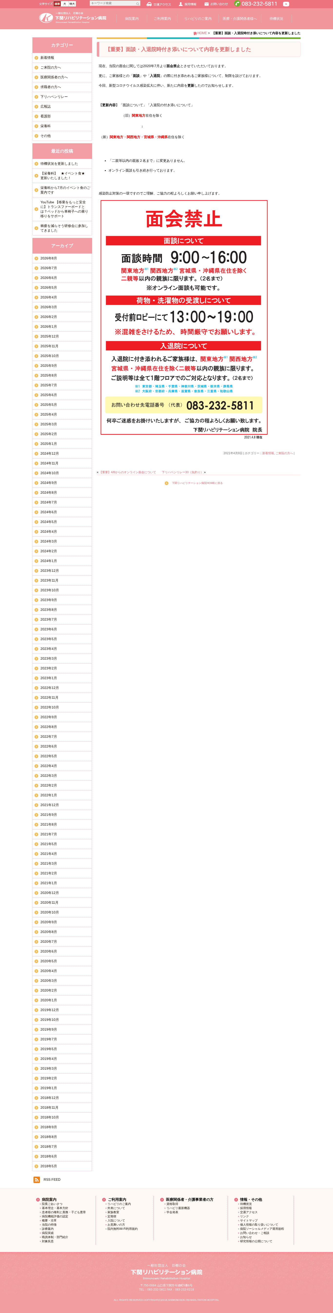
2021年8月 (48, 824)
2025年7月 (48, 385)
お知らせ (246, 1237)
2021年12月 (49, 805)
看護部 (45, 116)
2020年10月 (49, 912)
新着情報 (268, 453)
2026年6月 (48, 278)
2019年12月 (49, 1010)
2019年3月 (48, 1068)
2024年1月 (48, 561)
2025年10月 (49, 356)
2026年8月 (48, 258)
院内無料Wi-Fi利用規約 (123, 1229)
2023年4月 (48, 649)
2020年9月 (48, 922)
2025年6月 (48, 395)
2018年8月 (48, 1137)
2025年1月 (48, 444)
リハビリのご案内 (198, 19)
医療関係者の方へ (54, 77)
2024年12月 (49, 453)
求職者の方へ (50, 87)
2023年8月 (48, 610)
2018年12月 (49, 1098)
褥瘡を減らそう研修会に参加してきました (64, 228)
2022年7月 (48, 737)
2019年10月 (49, 1020)
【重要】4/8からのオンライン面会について (127, 472)
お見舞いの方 (116, 1224)
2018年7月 (48, 1147)
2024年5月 (48, 522)
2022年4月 (48, 766)
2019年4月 (48, 1059)
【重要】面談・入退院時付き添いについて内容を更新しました (178, 49)
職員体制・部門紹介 (55, 1237)
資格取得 (172, 1204)
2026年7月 (48, 268)
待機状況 (276, 19)
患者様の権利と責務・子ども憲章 (64, 1212)
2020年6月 (48, 951)
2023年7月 (48, 619)
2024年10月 (49, 473)
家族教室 (113, 1212)
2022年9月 (48, 717)
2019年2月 (48, 1078)
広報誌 (45, 106)
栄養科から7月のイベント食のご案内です (65, 190)
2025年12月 (49, 336)
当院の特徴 (49, 1224)
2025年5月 (48, 405)
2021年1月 (48, 883)
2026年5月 (48, 287)
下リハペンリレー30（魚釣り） (182, 472)
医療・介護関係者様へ (240, 19)
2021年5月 (48, 844)
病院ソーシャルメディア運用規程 (262, 1229)
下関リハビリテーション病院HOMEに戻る (197, 483)
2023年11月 (49, 580)
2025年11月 (49, 346)
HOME (202, 33)
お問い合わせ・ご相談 (254, 1233)
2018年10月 (49, 1117)
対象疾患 (48, 1241)
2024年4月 (48, 531)
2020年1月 (48, 1000)
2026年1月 (48, 326)
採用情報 (246, 1208)
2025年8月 (48, 375)
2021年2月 (48, 873)
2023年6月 (48, 629)
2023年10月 (49, 590)
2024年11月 (49, 463)
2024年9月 (48, 483)
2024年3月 (48, 541)
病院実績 (48, 1233)
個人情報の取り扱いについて (259, 1224)
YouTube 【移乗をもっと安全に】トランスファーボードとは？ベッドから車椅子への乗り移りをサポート (64, 209)
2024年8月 (48, 492)
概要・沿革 (49, 1220)
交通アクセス (249, 1212)
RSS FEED (52, 1179)
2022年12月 (49, 688)
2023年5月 (48, 639)
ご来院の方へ (284, 453)
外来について (116, 1208)
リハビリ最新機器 (178, 1208)
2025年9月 (48, 366)
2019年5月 (48, 1049)
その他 (45, 136)
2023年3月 (48, 658)
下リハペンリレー (54, 97)
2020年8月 (48, 932)
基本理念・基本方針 (55, 1208)
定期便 (112, 1216)
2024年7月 (48, 502)
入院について (116, 1220)
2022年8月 (48, 727)
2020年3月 (48, 981)
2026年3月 (48, 307)
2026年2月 (48, 317)
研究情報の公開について (256, 1241)
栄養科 (45, 126)
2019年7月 (48, 1039)
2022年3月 (48, 776)
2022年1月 (48, 795)
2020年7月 (48, 942)
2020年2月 (48, 990)
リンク (244, 1216)
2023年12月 (49, 571)
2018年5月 (48, 1166)
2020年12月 (49, 893)
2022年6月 (48, 746)
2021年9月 (48, 815)
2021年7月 (48, 834)
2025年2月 (48, 434)
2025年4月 (48, 414)
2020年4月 (48, 971)
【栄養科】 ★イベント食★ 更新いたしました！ (64, 175)
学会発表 (172, 1212)
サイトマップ (249, 1220)
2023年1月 (48, 678)
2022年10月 (49, 707)
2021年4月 (48, 854)
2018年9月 (48, 1127)
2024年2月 (48, 551)
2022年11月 (49, 697)
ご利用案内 (162, 19)
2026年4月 (48, 297)
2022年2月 (48, 785)
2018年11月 (49, 1107)
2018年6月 (48, 1156)
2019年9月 (48, 1029)
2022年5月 (48, 756)
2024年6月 (48, 512)
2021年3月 (48, 863)
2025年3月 (48, 424)
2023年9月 (48, 600)
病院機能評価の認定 (55, 1216)
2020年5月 (48, 961)
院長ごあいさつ (52, 1204)
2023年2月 (48, 668)
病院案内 (132, 19)
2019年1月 (48, 1088)
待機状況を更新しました (59, 163)
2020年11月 (49, 902)
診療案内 (48, 1229)
